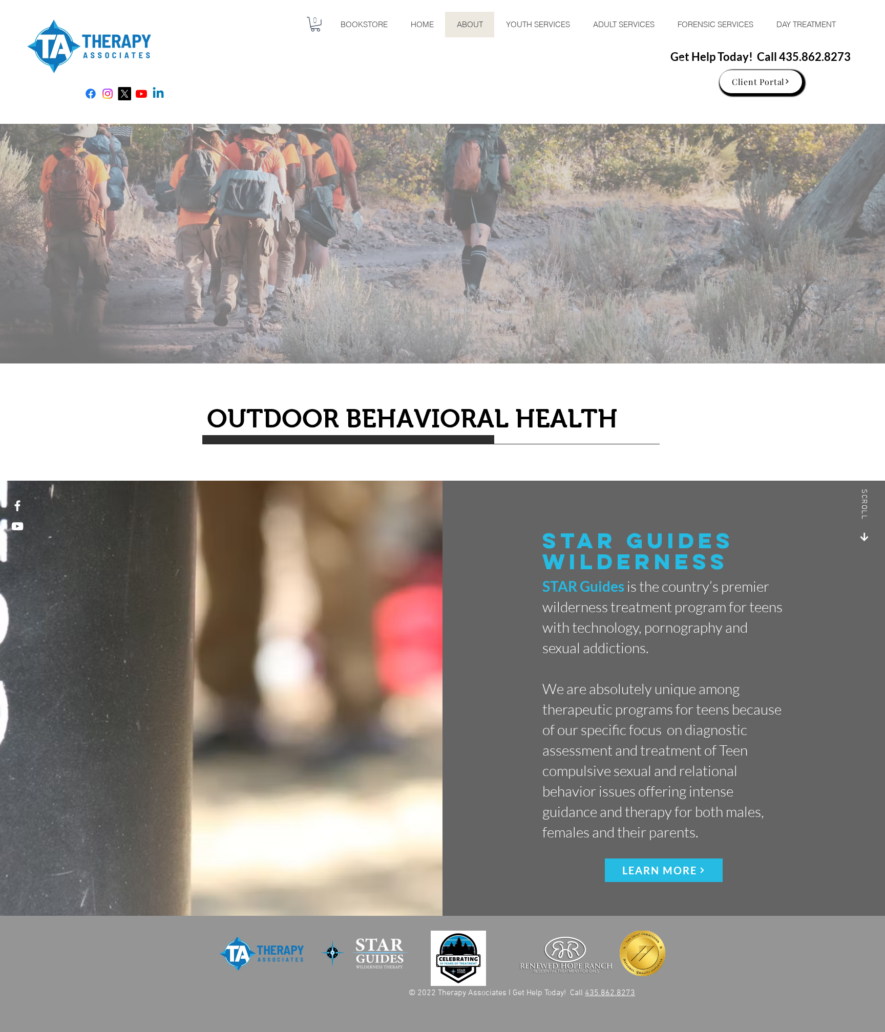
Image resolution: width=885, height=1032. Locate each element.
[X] (124, 93)
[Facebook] (90, 93)
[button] (315, 24)
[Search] (682, 57)
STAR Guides (583, 586)
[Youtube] (141, 93)
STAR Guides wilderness (638, 551)
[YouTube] (17, 526)
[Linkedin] (158, 93)
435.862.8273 (815, 56)
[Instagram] (107, 93)
